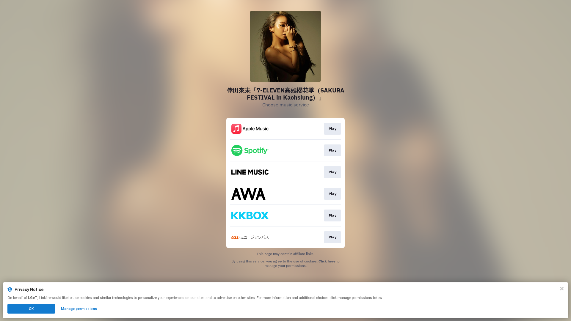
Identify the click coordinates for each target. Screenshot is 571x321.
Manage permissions (79, 309)
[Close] (562, 288)
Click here (327, 261)
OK (31, 309)
